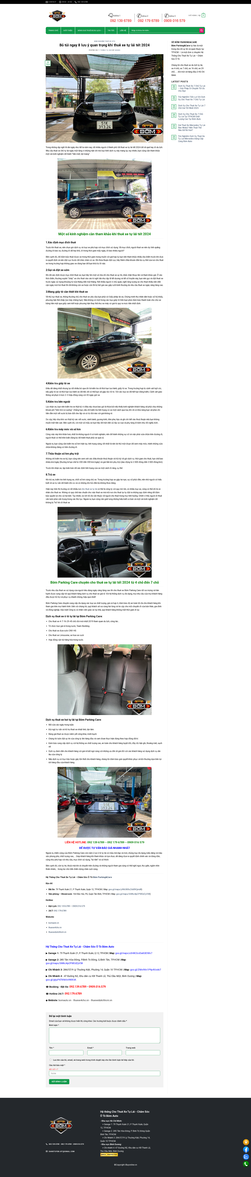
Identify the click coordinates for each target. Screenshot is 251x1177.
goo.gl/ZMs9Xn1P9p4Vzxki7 (145, 969)
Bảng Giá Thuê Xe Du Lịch (89, 30)
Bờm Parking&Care (102, 877)
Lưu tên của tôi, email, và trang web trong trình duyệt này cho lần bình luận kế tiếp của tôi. (93, 1060)
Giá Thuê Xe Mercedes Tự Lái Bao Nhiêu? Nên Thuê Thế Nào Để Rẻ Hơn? (191, 127)
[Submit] (201, 30)
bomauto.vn (54, 923)
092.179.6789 (60, 910)
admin (117, 50)
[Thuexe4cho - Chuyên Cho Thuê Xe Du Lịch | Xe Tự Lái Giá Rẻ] (69, 15)
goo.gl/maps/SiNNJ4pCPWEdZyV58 (133, 894)
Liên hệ (123, 30)
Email (90, 1048)
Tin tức (111, 30)
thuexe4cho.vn (55, 927)
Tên (51, 1048)
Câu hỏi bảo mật (57, 1065)
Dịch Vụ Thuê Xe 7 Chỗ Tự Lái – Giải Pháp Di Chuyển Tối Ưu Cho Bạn (191, 88)
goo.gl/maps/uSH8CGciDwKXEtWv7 (133, 953)
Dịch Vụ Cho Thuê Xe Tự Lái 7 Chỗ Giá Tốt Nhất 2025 (191, 106)
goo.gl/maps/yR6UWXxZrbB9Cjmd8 (125, 889)
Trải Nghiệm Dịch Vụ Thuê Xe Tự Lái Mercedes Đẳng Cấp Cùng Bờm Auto (191, 138)
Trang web (130, 1048)
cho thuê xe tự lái (89, 489)
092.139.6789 (64, 906)
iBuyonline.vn (131, 1165)
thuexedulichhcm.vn (57, 932)
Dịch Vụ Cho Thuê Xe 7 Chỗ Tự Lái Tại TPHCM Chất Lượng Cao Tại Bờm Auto (190, 116)
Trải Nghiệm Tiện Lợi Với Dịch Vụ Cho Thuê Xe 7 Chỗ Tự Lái (191, 98)
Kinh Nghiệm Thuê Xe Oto (104, 41)
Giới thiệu (67, 30)
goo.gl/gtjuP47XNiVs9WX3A (61, 979)
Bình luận (54, 1025)
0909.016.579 (78, 906)
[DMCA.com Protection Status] (109, 1154)
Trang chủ (53, 30)
